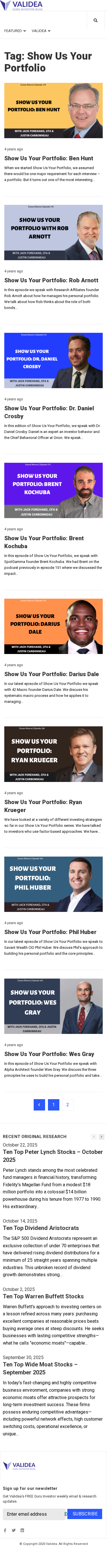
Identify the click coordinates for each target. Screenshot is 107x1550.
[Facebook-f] (5, 1530)
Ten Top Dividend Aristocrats (41, 1228)
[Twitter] (13, 1530)
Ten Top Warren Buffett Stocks (43, 1296)
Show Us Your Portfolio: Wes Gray (49, 1054)
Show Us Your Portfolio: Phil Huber (50, 932)
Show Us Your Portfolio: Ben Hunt (48, 158)
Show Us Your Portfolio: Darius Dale (51, 674)
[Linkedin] (22, 1530)
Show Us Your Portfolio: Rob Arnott (51, 280)
